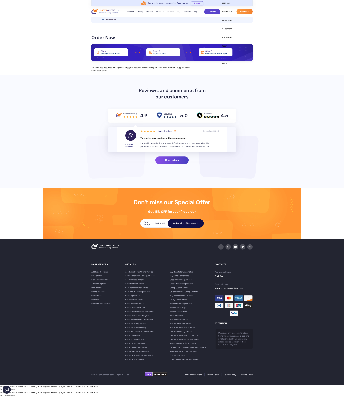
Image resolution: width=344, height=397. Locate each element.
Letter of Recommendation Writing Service (188, 347)
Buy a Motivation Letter (135, 339)
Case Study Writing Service (181, 284)
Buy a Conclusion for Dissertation (139, 312)
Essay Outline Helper (178, 307)
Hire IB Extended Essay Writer (182, 327)
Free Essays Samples (100, 280)
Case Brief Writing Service (181, 280)
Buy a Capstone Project (135, 307)
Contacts (187, 12)
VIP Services (96, 276)
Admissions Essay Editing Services (140, 276)
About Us (160, 12)
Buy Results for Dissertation (181, 272)
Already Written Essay (134, 284)
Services (130, 12)
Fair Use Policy (230, 375)
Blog (195, 12)
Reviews (170, 12)
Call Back (212, 12)
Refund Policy (247, 375)
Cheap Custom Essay (179, 288)
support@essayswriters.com (229, 288)
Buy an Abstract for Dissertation (139, 355)
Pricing (140, 12)
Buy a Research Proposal (136, 347)
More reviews (172, 160)
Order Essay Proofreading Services (184, 359)
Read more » (182, 3)
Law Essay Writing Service (181, 331)
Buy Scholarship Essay (179, 276)
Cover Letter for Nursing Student (184, 292)
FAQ (178, 12)
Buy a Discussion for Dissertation (139, 319)
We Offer (95, 300)
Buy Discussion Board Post (181, 296)
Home (103, 20)
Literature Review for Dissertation (184, 339)
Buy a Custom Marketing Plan (137, 315)
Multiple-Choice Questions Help (183, 351)
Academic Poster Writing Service (139, 272)
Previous (112, 139)
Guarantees (96, 296)
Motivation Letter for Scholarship (184, 343)
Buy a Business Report (134, 303)
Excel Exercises (176, 315)
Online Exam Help (177, 355)
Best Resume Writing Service (137, 292)
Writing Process (98, 292)
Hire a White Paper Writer (180, 323)
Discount (149, 12)
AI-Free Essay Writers (134, 280)
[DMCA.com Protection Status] (156, 375)
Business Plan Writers (134, 300)
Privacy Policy (213, 375)
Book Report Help (132, 296)
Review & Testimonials (100, 303)
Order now (244, 11)
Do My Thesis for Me (178, 300)
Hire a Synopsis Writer (179, 319)
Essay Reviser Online (178, 312)
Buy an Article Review (134, 359)
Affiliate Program (98, 284)
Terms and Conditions (193, 375)
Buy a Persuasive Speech (136, 343)
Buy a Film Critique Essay (135, 323)
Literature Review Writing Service (184, 335)
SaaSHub (168, 114)
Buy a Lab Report (132, 335)
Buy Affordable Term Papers (137, 351)
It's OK (197, 3)
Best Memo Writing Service (136, 288)
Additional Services (99, 272)
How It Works (96, 288)
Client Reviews (130, 114)
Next (231, 139)
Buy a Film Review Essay (135, 327)
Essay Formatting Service (181, 303)
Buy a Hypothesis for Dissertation (139, 331)
